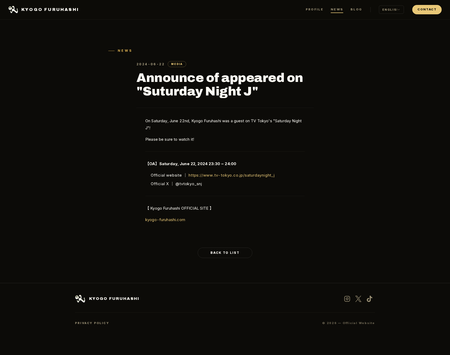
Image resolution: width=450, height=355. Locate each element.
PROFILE (314, 9)
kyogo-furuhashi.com (165, 219)
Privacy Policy (92, 323)
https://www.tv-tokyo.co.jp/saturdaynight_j (232, 175)
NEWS (337, 9)
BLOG (356, 9)
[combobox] (391, 9)
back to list (225, 253)
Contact (426, 9)
